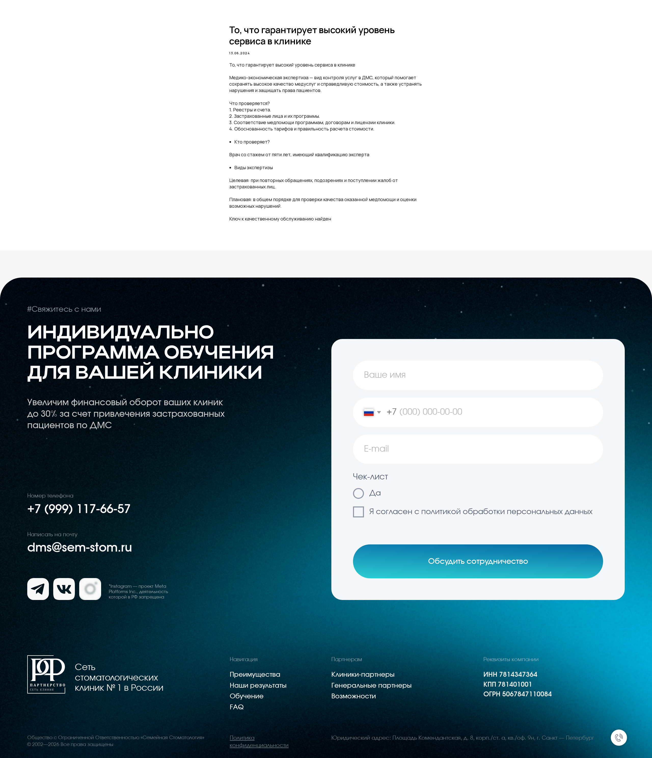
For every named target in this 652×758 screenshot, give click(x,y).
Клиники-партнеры (363, 675)
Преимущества (255, 675)
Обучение (247, 696)
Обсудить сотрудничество (478, 561)
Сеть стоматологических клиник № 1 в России (119, 677)
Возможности (353, 696)
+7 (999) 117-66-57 (79, 509)
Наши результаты (258, 686)
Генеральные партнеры (371, 686)
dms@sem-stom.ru (79, 548)
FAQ (237, 707)
